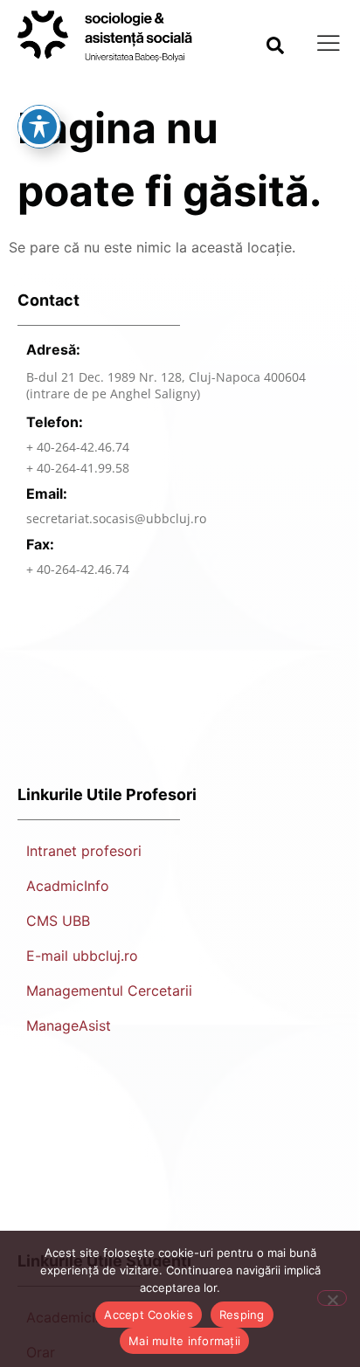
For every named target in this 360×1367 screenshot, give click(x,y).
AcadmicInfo (67, 885)
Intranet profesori (84, 851)
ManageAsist (68, 1025)
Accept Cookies (148, 1315)
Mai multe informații (184, 1341)
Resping (242, 1315)
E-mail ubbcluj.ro (82, 955)
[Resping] (332, 1298)
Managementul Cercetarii (109, 990)
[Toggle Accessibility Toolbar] (39, 127)
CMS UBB (58, 920)
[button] (275, 45)
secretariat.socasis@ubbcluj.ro (116, 518)
